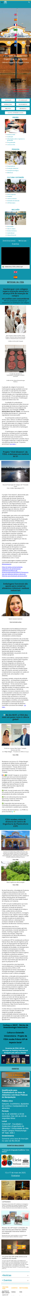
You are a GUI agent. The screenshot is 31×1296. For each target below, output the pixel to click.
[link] (15, 258)
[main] (15, 58)
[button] (2, 2)
